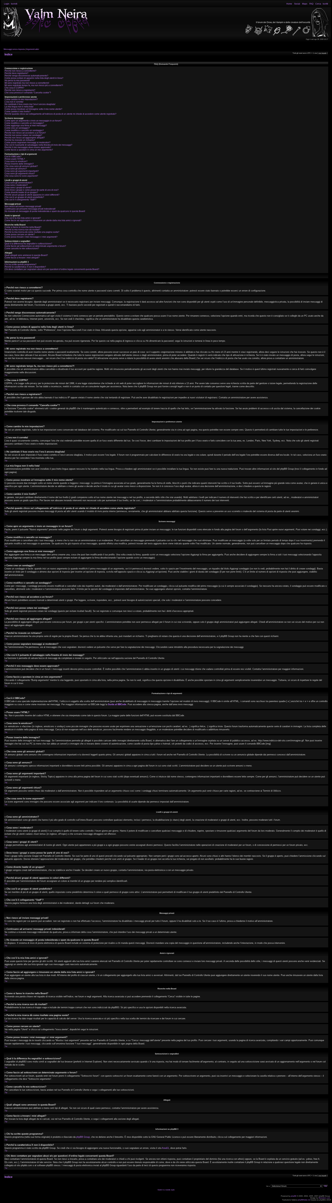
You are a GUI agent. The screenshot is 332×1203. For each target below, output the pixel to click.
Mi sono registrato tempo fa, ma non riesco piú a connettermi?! (34, 85)
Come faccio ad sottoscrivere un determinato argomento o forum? (35, 246)
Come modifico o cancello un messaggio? (24, 123)
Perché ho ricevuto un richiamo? (20, 140)
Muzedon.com (324, 1198)
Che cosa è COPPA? (14, 88)
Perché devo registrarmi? (16, 73)
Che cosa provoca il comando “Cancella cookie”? (28, 92)
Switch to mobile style (166, 1190)
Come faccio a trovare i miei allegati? (22, 257)
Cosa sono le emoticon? (16, 161)
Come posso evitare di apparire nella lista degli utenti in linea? (34, 78)
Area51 (165, 1148)
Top (6, 293)
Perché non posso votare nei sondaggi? (23, 135)
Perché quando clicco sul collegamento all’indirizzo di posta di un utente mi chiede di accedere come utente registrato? (60, 114)
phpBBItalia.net (304, 1200)
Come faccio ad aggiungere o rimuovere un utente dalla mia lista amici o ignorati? (43, 220)
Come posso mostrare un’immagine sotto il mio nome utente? (33, 109)
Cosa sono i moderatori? (16, 185)
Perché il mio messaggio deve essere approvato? (28, 147)
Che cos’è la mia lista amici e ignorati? (23, 218)
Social (297, 4)
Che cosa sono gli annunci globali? (21, 166)
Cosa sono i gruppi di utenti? (18, 187)
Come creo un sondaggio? (17, 128)
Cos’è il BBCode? (13, 156)
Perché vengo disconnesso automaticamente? (26, 75)
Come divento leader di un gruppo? (21, 192)
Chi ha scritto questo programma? (20, 264)
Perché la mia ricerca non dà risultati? (22, 229)
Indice (8, 54)
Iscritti (325, 4)
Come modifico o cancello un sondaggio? (24, 130)
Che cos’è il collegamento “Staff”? (20, 199)
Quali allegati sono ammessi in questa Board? (26, 255)
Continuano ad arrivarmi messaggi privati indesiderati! (30, 209)
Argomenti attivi (32, 49)
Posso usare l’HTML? (15, 159)
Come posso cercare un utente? (20, 234)
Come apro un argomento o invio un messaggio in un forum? (33, 120)
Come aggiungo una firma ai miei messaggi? (26, 125)
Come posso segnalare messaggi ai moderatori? (27, 142)
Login (6, 4)
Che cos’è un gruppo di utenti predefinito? (24, 197)
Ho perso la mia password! (17, 80)
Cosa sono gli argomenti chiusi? (20, 173)
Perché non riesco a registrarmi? (20, 90)
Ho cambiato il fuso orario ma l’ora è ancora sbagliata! (30, 104)
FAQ (311, 4)
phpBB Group (83, 1137)
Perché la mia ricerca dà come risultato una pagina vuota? (32, 232)
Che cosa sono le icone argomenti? (21, 176)
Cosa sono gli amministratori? (19, 182)
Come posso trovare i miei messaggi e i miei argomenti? (31, 237)
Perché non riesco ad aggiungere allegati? (25, 137)
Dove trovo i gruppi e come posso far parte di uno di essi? (32, 190)
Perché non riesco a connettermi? (20, 71)
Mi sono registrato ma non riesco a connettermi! (27, 83)
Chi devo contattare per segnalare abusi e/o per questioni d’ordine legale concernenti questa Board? (52, 269)
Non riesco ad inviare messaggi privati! (23, 206)
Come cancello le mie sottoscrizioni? (22, 248)
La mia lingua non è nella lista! (19, 106)
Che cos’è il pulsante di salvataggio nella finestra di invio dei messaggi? (38, 145)
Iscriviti (14, 4)
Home (289, 4)
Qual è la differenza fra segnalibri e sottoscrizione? (28, 243)
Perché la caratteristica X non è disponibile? (25, 267)
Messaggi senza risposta (14, 49)
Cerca (318, 4)
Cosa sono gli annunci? (16, 168)
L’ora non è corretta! (14, 102)
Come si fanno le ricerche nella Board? (23, 227)
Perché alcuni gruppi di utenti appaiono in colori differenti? (32, 195)
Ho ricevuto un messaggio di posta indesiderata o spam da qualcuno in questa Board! (45, 211)
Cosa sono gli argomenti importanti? (22, 171)
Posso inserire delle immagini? (19, 164)
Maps (304, 4)
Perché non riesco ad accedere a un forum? (25, 133)
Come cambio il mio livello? (18, 111)
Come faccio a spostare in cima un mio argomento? (29, 150)
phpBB (293, 1196)
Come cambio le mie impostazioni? (21, 99)
